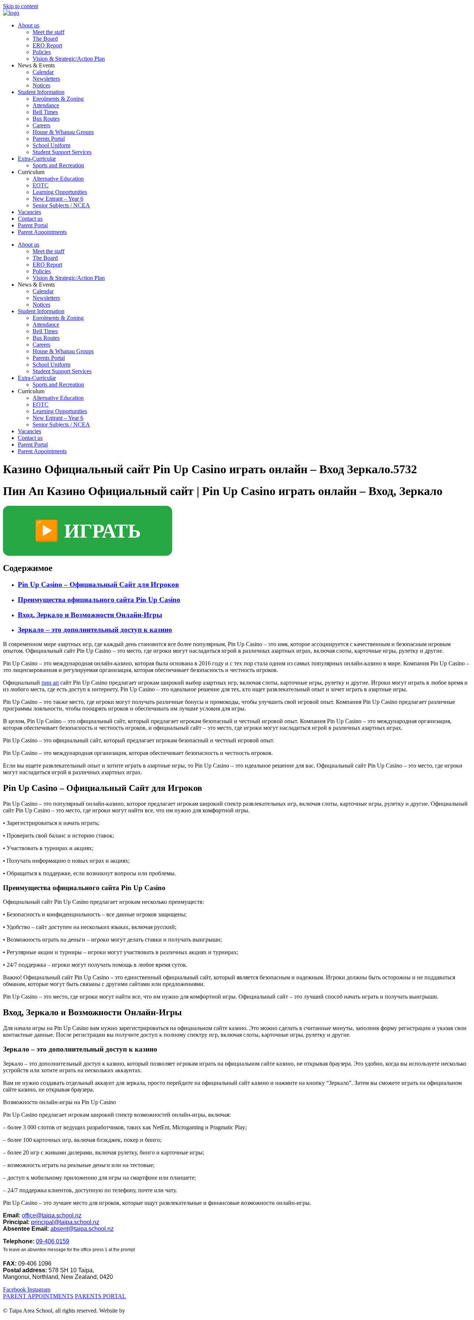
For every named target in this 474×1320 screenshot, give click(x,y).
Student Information (41, 92)
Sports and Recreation (58, 165)
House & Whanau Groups (63, 132)
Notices (41, 85)
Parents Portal (49, 139)
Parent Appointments (42, 232)
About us (28, 25)
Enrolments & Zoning (58, 99)
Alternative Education (58, 179)
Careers (41, 125)
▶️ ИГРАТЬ (87, 531)
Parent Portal (33, 225)
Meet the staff (48, 32)
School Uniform (51, 145)
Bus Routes (46, 119)
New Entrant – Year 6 (58, 199)
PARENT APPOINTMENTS (38, 1296)
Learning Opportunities (60, 192)
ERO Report (47, 45)
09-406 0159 (52, 1241)
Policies (42, 52)
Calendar (43, 72)
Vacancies (29, 212)
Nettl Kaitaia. (143, 1310)
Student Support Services (62, 152)
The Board (45, 39)
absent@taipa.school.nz (82, 1229)
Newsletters (46, 79)
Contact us (30, 218)
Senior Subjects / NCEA (61, 205)
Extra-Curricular (37, 159)
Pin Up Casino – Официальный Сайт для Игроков (98, 584)
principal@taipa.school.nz (65, 1222)
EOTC (41, 185)
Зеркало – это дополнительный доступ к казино (95, 630)
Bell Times (45, 112)
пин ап (50, 682)
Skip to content (20, 6)
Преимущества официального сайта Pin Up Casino (99, 600)
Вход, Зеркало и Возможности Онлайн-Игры (90, 615)
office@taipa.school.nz (51, 1215)
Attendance (46, 105)
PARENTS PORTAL (100, 1296)
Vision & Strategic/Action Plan (69, 59)
